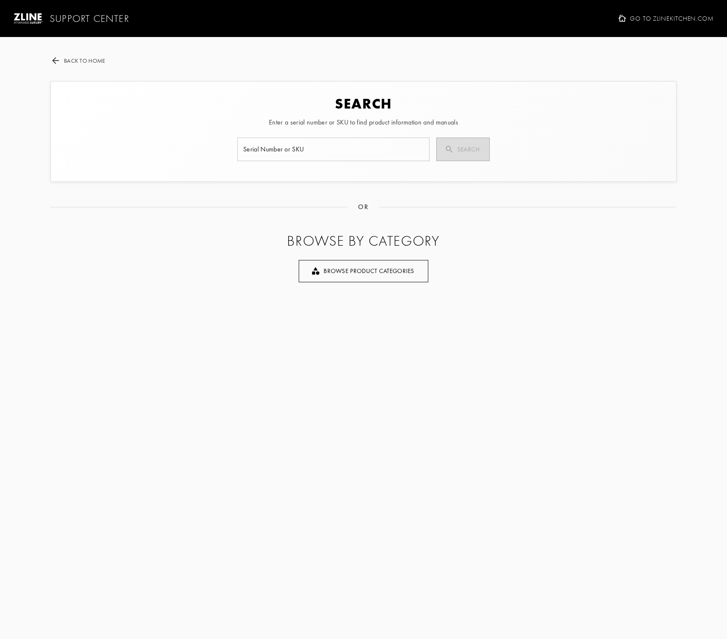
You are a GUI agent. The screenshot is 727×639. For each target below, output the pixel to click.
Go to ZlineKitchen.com (672, 18)
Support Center (89, 18)
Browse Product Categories (369, 271)
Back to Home (84, 60)
